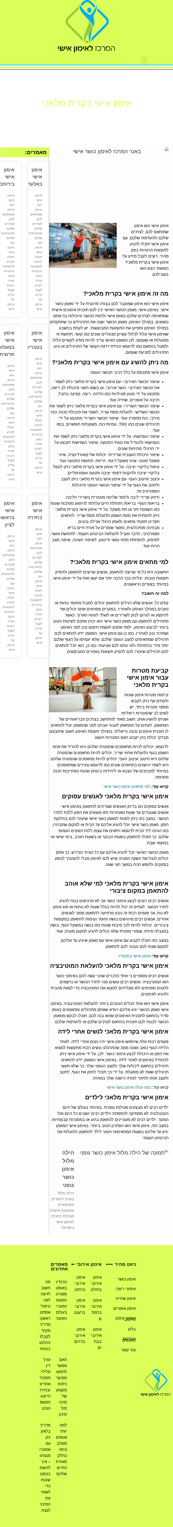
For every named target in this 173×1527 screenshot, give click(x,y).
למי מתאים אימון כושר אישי (126, 786)
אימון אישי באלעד (35, 177)
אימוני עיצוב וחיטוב (125, 1319)
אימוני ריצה (126, 1289)
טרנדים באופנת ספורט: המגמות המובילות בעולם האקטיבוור (58, 1300)
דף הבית (106, 114)
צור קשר (128, 1350)
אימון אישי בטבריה (34, 340)
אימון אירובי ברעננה (79, 1306)
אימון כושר (127, 1279)
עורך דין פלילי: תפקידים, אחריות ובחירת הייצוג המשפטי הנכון (42, 1384)
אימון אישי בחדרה (34, 510)
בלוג (132, 1329)
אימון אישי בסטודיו (134, 956)
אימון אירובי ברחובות (78, 1283)
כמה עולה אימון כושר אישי (129, 1087)
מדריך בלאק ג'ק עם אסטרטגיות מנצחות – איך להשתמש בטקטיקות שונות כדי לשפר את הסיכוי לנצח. (40, 1468)
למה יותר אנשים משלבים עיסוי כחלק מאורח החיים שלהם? (60, 1449)
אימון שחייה (126, 1298)
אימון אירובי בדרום (79, 1335)
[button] (144, 60)
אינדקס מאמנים (129, 1339)
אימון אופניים (124, 1308)
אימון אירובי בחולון (96, 1283)
